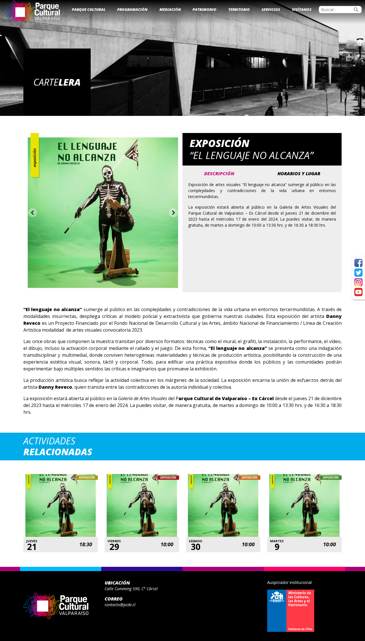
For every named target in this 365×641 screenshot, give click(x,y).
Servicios (270, 9)
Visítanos (301, 9)
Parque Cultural (89, 9)
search (356, 10)
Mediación (170, 9)
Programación (132, 9)
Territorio (239, 9)
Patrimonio (204, 9)
